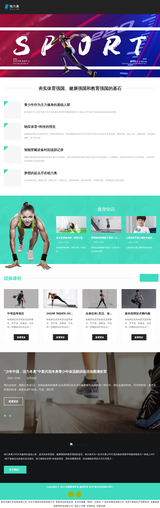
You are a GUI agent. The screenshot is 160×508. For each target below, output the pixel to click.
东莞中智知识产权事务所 (137, 501)
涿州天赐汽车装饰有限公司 (14, 501)
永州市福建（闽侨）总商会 (88, 501)
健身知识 (106, 209)
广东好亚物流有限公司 (113, 501)
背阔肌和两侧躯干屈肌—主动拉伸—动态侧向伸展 (115, 237)
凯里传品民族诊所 (64, 501)
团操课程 (12, 278)
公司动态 (32, 378)
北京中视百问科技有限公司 (41, 501)
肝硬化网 (101, 505)
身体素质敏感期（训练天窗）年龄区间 (74, 237)
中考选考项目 (15, 313)
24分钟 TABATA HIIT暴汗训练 (64, 313)
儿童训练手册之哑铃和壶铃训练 (141, 237)
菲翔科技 (91, 505)
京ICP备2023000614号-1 (101, 486)
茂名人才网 (79, 505)
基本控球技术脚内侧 (137, 313)
